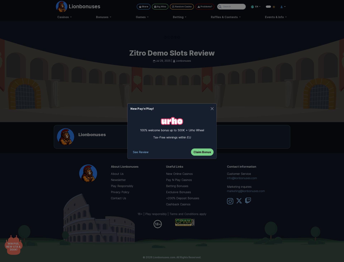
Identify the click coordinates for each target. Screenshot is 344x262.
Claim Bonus (202, 152)
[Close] (212, 109)
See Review (141, 152)
